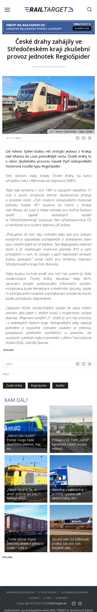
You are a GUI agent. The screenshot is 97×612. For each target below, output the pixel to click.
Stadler (60, 385)
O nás (47, 598)
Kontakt (62, 598)
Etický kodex (48, 592)
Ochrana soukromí (74, 592)
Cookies (33, 598)
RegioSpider (39, 385)
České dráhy (14, 385)
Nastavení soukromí (20, 592)
